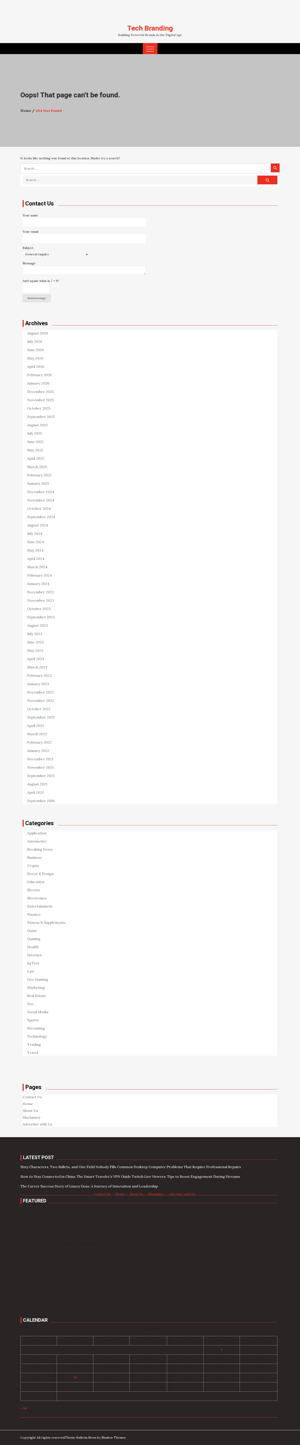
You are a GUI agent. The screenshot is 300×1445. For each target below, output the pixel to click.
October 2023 (39, 608)
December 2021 (40, 759)
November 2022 (40, 700)
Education (35, 882)
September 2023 (41, 617)
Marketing (36, 987)
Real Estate (36, 995)
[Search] (275, 167)
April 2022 (35, 725)
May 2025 (35, 450)
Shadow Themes (113, 1438)
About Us (30, 1110)
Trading (34, 1044)
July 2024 (34, 533)
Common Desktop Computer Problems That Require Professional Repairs (179, 1167)
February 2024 (39, 575)
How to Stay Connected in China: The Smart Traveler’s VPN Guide (75, 1176)
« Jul (23, 1408)
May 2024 (35, 550)
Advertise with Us (37, 1124)
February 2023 (39, 675)
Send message (37, 298)
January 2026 (38, 383)
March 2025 (37, 467)
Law (30, 971)
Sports (33, 1020)
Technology (37, 1036)
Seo (30, 1004)
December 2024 (40, 492)
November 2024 (40, 500)
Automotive (37, 841)
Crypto (33, 865)
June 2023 (35, 642)
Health (32, 947)
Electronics (37, 898)
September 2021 (40, 775)
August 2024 (37, 525)
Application (36, 833)
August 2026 (37, 333)
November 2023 (40, 600)
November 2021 (40, 767)
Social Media (37, 1012)
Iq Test (33, 963)
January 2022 (38, 750)
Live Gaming (37, 979)
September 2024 (41, 517)
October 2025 (38, 408)
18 (75, 1378)
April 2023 (35, 659)
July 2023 (34, 634)
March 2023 (37, 667)
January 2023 (38, 684)
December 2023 (40, 592)
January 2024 (38, 583)
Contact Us (32, 1097)
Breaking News (39, 849)
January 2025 (38, 483)
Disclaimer (32, 1117)
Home (28, 1104)
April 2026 (35, 366)
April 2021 (35, 792)
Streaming (36, 1028)
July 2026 (34, 341)
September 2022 (41, 717)
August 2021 (37, 784)
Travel (32, 1052)
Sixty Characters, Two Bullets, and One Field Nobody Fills (68, 1167)
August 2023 (37, 625)
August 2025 (37, 425)
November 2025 (40, 400)
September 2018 (40, 801)
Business (34, 857)
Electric (33, 890)
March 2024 (37, 567)
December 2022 (40, 692)
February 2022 (39, 742)
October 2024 (39, 508)
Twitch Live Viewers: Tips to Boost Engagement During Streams (186, 1176)
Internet (34, 955)
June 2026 (35, 350)
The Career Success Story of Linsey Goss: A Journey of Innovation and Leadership (89, 1186)
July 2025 (34, 433)
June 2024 (35, 542)
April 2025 (35, 458)
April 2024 (35, 558)
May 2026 (35, 358)
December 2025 (40, 391)
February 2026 (39, 375)
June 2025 (35, 441)
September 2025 (41, 416)
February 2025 (39, 475)
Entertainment (39, 906)
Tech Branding (150, 28)
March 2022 (37, 734)
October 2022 (39, 709)
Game (32, 930)
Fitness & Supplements (46, 922)
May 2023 (35, 650)
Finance (34, 914)
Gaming (33, 939)
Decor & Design (40, 873)
